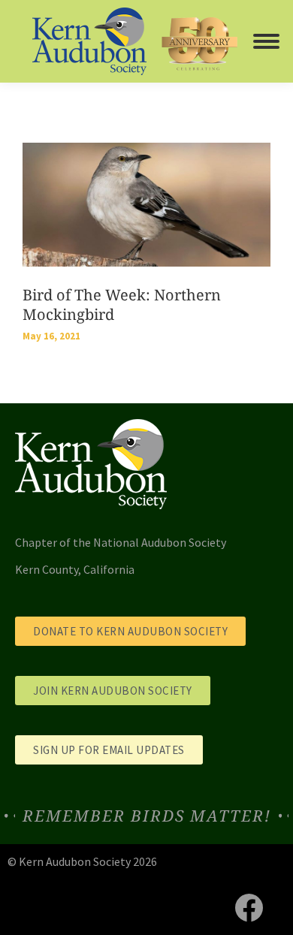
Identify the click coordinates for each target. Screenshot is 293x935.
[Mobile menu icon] (266, 41)
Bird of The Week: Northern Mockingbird (122, 304)
